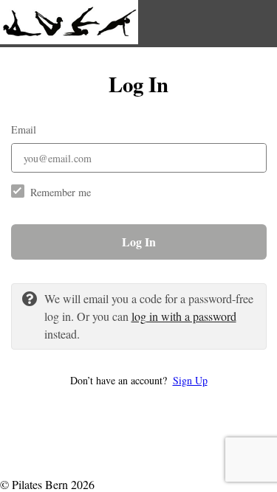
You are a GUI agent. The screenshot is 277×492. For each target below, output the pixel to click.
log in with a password (183, 316)
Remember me (60, 192)
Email (23, 129)
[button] (139, 380)
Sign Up (190, 380)
